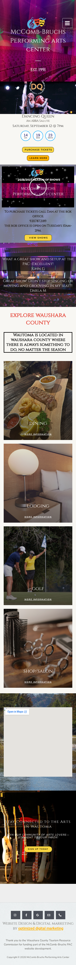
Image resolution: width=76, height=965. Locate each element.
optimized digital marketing (40, 928)
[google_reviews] (38, 915)
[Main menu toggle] (67, 23)
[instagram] (15, 915)
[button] (38, 187)
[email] (49, 915)
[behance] (60, 915)
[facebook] (27, 915)
